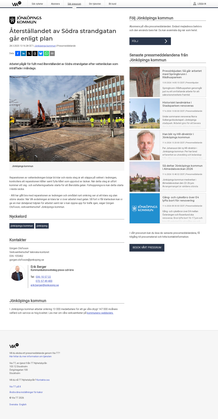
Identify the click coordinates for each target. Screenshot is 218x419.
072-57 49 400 (44, 281)
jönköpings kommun (22, 225)
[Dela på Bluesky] (40, 54)
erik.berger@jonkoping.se (45, 285)
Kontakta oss (43, 380)
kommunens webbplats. (100, 312)
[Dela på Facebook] (17, 54)
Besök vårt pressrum (147, 247)
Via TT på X (15, 386)
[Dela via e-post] (52, 54)
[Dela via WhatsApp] (46, 54)
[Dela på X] (29, 54)
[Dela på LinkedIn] (23, 54)
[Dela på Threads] (35, 54)
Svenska (13, 404)
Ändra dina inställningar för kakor (26, 392)
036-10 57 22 (43, 277)
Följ (135, 41)
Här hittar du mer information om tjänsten (30, 356)
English (22, 404)
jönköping (42, 225)
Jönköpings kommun (45, 46)
